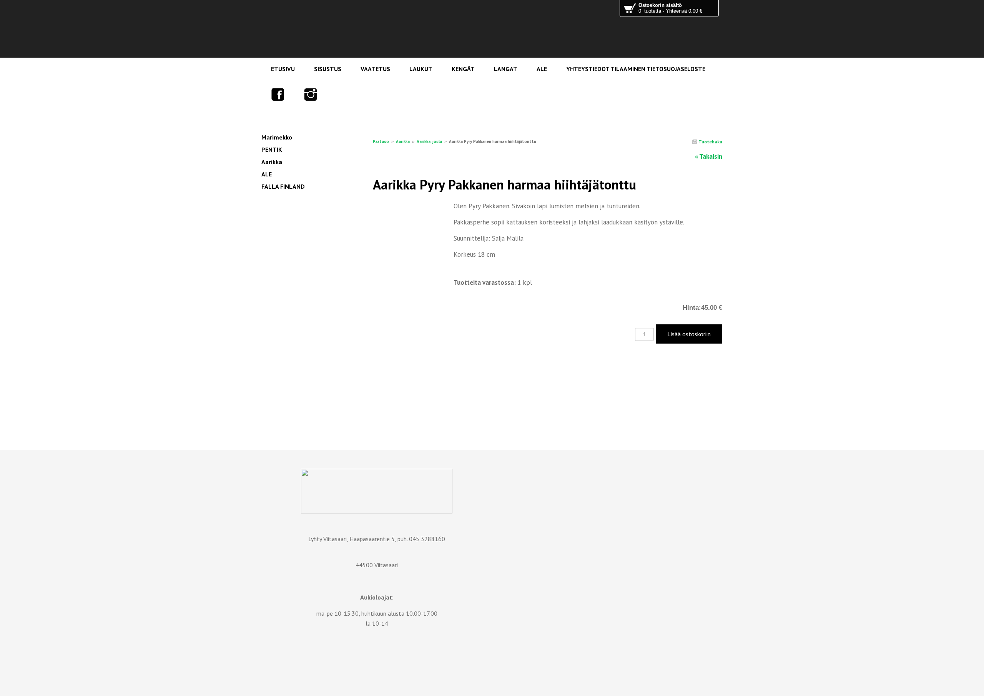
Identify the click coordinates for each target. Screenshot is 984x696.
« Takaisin (708, 156)
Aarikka (403, 141)
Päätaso (381, 141)
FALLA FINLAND (283, 186)
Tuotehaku (709, 142)
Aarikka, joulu (429, 141)
